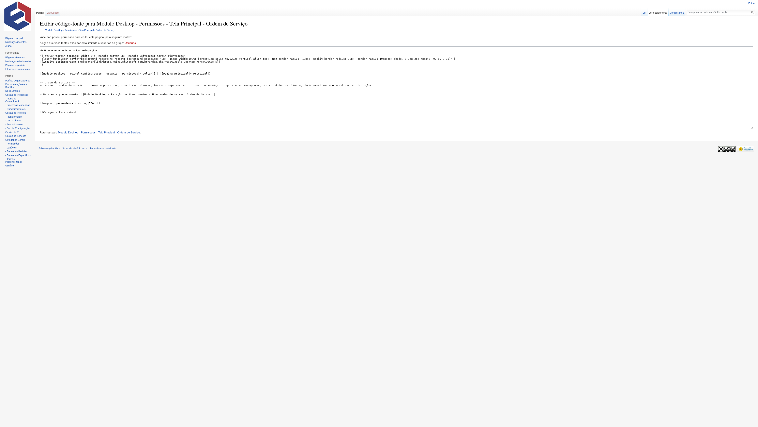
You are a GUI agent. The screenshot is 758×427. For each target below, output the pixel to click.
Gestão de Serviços (15, 136)
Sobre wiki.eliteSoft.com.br (75, 148)
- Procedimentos (14, 124)
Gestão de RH (13, 132)
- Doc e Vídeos (13, 120)
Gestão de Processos (16, 95)
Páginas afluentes (15, 57)
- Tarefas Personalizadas (13, 160)
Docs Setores (12, 91)
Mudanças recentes (15, 42)
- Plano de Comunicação (12, 100)
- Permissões (12, 143)
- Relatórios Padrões (16, 151)
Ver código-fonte (658, 12)
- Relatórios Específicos (18, 155)
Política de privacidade (49, 148)
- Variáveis (11, 147)
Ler (644, 12)
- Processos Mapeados (17, 105)
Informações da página (17, 69)
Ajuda (8, 46)
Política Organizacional (17, 80)
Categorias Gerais (15, 140)
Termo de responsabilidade (103, 148)
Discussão (53, 12)
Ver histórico (677, 12)
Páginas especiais (15, 65)
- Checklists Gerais (15, 109)
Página (40, 12)
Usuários (130, 42)
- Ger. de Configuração (17, 128)
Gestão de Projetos (15, 112)
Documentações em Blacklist (16, 86)
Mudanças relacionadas (18, 61)
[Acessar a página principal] (17, 16)
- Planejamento (13, 116)
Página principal (14, 38)
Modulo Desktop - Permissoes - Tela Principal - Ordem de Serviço (80, 30)
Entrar (751, 3)
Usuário (9, 165)
